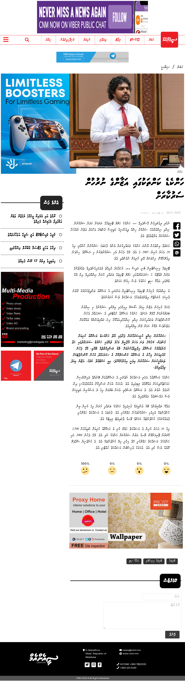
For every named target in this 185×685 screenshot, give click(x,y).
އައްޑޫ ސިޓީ (134, 561)
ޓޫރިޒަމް (172, 561)
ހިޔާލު (48, 40)
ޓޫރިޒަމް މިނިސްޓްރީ (154, 561)
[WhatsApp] (176, 244)
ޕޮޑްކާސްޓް (135, 40)
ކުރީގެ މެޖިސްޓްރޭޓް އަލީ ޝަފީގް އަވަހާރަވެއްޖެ (31, 235)
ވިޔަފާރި (103, 40)
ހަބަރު (151, 40)
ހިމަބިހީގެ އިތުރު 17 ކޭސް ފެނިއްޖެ (36, 261)
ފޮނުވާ (172, 635)
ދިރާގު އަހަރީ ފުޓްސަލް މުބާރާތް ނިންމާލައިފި (32, 248)
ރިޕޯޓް (118, 40)
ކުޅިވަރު (86, 40)
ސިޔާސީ (165, 67)
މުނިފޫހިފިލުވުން (67, 40)
